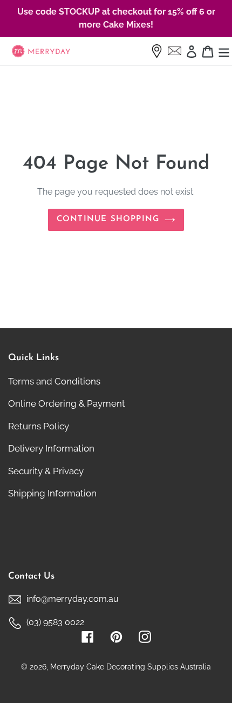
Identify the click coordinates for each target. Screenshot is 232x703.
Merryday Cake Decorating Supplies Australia (130, 666)
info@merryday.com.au (72, 599)
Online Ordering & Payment (66, 403)
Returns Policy (38, 426)
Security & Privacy (46, 471)
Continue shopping (108, 219)
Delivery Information (51, 448)
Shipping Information (52, 493)
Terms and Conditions (54, 381)
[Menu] (224, 51)
